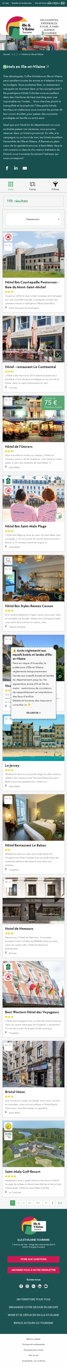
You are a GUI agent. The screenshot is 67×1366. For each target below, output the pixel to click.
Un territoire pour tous (33, 1299)
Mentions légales (33, 1339)
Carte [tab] (32, 189)
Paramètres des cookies (33, 1350)
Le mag (5, 3)
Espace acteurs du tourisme (33, 1323)
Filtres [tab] (55, 189)
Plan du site (33, 1355)
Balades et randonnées (22, 3)
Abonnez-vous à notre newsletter (34, 1270)
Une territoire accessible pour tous (50, 3)
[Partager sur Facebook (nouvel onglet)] (7, 168)
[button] (47, 66)
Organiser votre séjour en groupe (33, 1307)
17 (46, 1203)
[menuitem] (49, 20)
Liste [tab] (10, 189)
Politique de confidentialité (33, 1344)
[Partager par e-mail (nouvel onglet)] (24, 168)
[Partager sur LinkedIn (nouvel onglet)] (16, 168)
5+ (30, 1203)
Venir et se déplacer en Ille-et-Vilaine (33, 1315)
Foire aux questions (34, 1259)
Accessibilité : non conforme (33, 1361)
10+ (38, 1203)
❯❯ (60, 1203)
